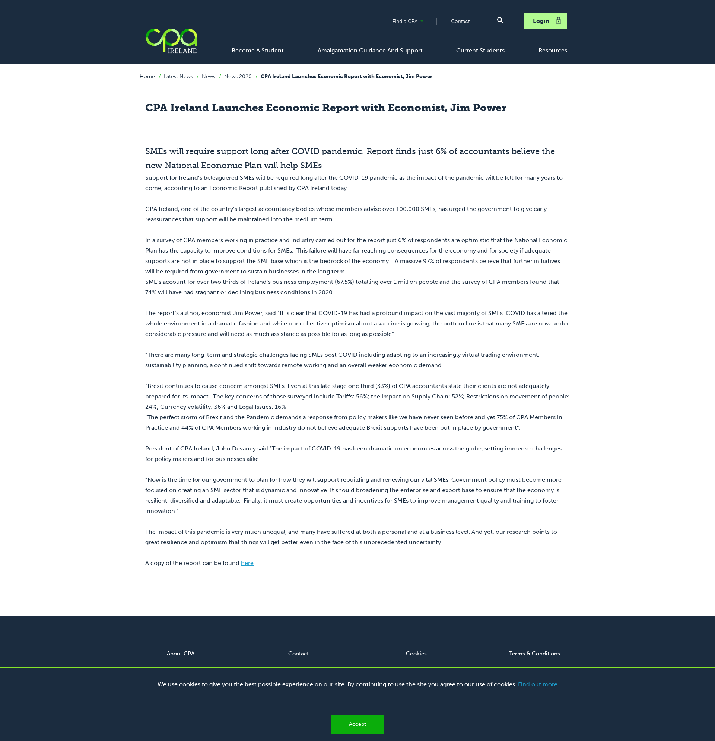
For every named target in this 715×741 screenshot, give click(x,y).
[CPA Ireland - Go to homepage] (171, 41)
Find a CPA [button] (414, 21)
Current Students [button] (480, 50)
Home (147, 76)
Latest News (178, 76)
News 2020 (238, 76)
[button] (500, 20)
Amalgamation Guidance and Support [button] (370, 50)
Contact (460, 21)
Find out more (537, 684)
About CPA (180, 653)
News (208, 76)
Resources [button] (552, 50)
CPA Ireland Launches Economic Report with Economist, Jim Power (346, 76)
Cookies (416, 653)
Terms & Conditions (534, 653)
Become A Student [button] (258, 50)
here (247, 563)
